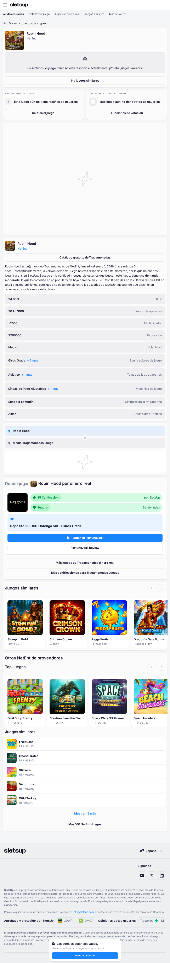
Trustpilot (152, 920)
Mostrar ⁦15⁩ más (85, 813)
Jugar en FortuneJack (88, 537)
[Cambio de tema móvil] (163, 4)
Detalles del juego (39, 14)
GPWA (68, 920)
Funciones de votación (127, 113)
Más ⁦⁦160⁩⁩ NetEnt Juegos (85, 824)
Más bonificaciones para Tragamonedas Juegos (85, 572)
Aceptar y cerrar (85, 955)
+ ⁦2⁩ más (32, 360)
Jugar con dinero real (67, 14)
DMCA (89, 920)
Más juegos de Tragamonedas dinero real (85, 562)
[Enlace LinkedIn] (162, 875)
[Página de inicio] (19, 5)
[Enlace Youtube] (142, 875)
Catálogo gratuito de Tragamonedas (85, 257)
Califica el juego (43, 113)
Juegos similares (94, 14)
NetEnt (22, 248)
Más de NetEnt (117, 14)
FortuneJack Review (85, 547)
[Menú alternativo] (5, 5)
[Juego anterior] (152, 588)
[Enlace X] (152, 875)
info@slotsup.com (83, 912)
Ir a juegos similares (85, 80)
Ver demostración (13, 14)
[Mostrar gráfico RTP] (21, 299)
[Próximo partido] (161, 588)
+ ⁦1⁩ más (27, 374)
